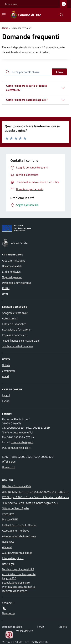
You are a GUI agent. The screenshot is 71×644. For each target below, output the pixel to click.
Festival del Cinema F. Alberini (19, 525)
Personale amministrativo (16, 283)
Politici (5, 288)
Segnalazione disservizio (16, 582)
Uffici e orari (9, 461)
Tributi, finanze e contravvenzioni (20, 340)
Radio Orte (8, 541)
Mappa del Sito (24, 631)
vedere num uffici (23, 432)
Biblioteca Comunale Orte (16, 486)
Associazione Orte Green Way (19, 536)
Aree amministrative (13, 260)
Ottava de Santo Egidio (15, 508)
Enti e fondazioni (11, 271)
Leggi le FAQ (9, 578)
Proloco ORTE (10, 519)
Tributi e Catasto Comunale (17, 346)
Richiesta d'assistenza (14, 591)
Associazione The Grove (15, 530)
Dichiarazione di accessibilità (18, 569)
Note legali (8, 564)
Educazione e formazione (16, 329)
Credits (63, 627)
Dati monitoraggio (12, 627)
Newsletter (8, 613)
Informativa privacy (13, 558)
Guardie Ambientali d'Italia (17, 553)
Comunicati (8, 371)
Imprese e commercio (14, 335)
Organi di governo (12, 277)
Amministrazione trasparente (19, 574)
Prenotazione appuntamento (18, 587)
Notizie (6, 365)
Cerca (59, 72)
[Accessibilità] (9, 635)
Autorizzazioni (10, 318)
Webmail (7, 547)
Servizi (40, 627)
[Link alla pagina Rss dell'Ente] (4, 608)
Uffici (5, 294)
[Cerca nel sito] (60, 15)
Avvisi (5, 376)
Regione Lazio (11, 4)
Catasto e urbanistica (14, 324)
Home (5, 28)
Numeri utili (8, 467)
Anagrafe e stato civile (15, 313)
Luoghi (6, 395)
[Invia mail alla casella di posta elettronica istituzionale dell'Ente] (22, 442)
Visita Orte (8, 514)
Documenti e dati (12, 266)
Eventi (5, 401)
